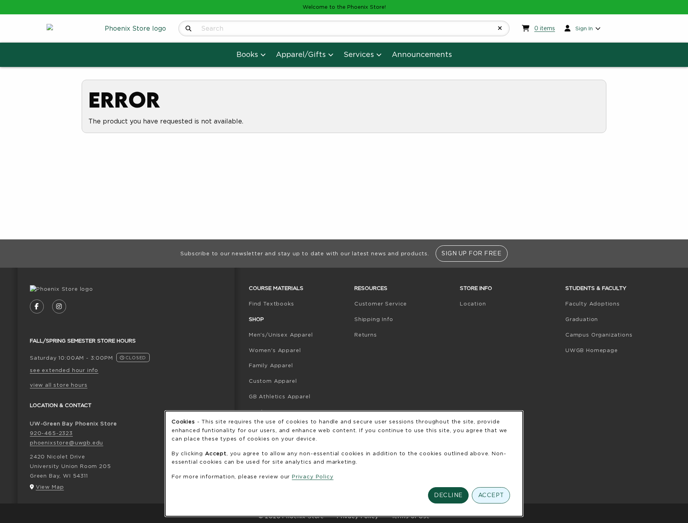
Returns (365, 334)
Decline (448, 495)
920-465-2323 (51, 433)
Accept (491, 495)
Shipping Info (373, 319)
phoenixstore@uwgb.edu (66, 442)
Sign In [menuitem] (584, 28)
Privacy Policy (313, 476)
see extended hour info (64, 370)
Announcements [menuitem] (422, 54)
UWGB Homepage (615, 350)
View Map (50, 487)
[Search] (188, 28)
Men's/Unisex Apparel (281, 334)
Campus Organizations (599, 334)
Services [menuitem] (359, 54)
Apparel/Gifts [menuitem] (301, 54)
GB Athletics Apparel (280, 396)
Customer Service (380, 303)
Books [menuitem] (247, 54)
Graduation (581, 319)
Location (473, 303)
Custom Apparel (273, 381)
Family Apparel (271, 365)
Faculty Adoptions (615, 303)
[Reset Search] (500, 28)
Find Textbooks (298, 303)
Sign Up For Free (471, 253)
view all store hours (59, 385)
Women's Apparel (275, 350)
